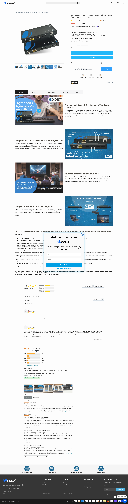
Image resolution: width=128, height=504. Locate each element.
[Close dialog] (82, 234)
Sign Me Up (64, 265)
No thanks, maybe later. (64, 268)
